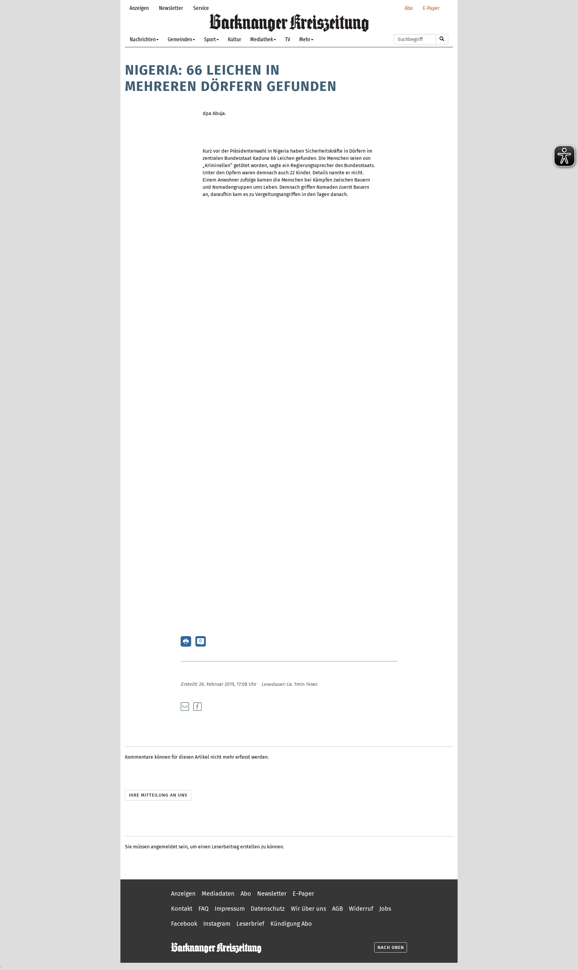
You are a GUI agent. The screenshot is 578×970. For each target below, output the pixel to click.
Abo (409, 8)
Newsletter (171, 8)
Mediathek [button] (261, 39)
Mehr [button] (304, 39)
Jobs (385, 908)
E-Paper (431, 8)
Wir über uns (308, 908)
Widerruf (361, 908)
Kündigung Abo (291, 923)
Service (201, 8)
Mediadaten (218, 893)
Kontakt (181, 908)
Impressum (230, 908)
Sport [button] (210, 39)
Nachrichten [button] (143, 39)
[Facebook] (197, 706)
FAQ (203, 908)
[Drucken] (186, 641)
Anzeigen (139, 8)
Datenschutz (268, 908)
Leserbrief (250, 923)
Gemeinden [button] (180, 39)
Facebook (184, 923)
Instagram (216, 923)
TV (287, 39)
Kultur (234, 39)
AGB (337, 908)
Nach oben (391, 947)
